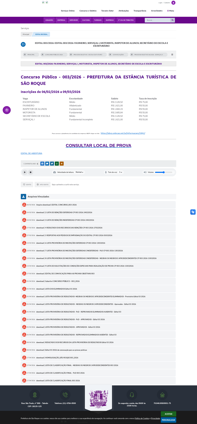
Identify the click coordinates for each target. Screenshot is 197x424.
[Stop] (30, 172)
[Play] (24, 172)
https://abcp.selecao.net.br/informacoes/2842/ (123, 133)
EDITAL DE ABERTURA (31, 153)
